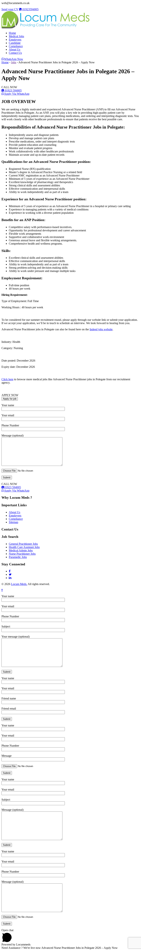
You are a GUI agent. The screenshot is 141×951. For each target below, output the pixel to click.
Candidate (15, 42)
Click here (7, 379)
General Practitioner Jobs (23, 543)
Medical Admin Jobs (21, 550)
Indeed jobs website (101, 329)
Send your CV (9, 9)
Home (12, 33)
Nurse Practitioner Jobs (22, 553)
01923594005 (30, 9)
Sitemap (13, 522)
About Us (14, 49)
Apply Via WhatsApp (16, 93)
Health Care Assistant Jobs (24, 547)
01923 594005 (13, 90)
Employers (15, 39)
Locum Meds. (19, 584)
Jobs (13, 62)
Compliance (16, 46)
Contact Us (15, 52)
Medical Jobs (16, 36)
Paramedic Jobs (18, 557)
